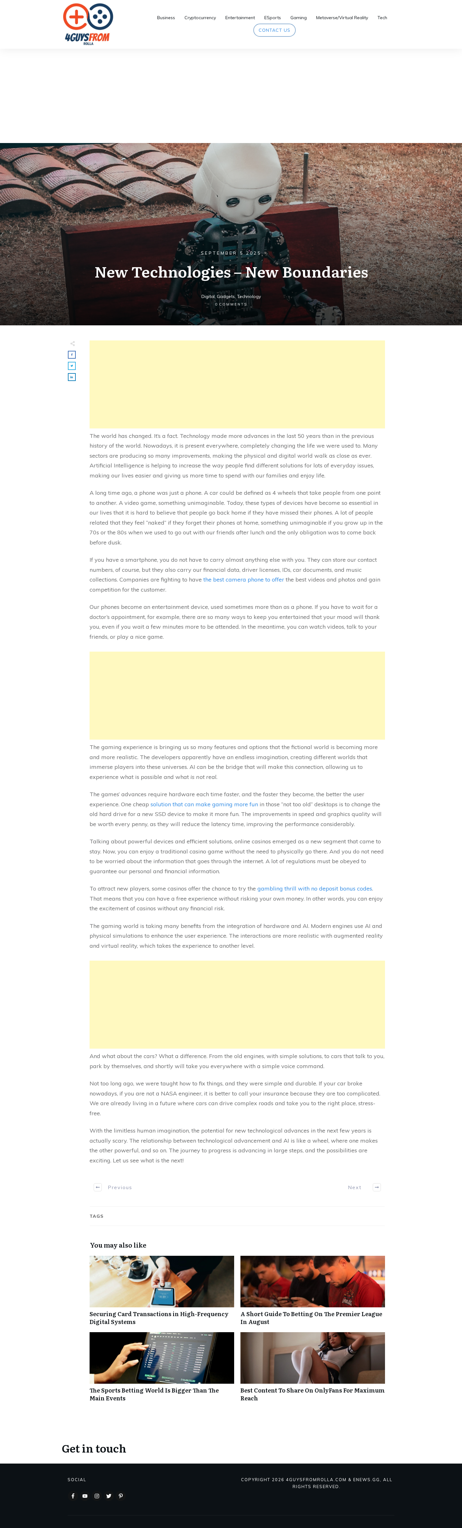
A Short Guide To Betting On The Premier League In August (312, 1294)
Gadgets (226, 296)
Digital (208, 296)
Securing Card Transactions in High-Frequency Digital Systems (162, 1294)
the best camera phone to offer (243, 579)
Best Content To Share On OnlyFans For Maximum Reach (312, 1370)
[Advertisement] (231, 96)
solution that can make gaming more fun (204, 804)
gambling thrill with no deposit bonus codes (314, 888)
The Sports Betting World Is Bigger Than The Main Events (162, 1370)
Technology (249, 296)
